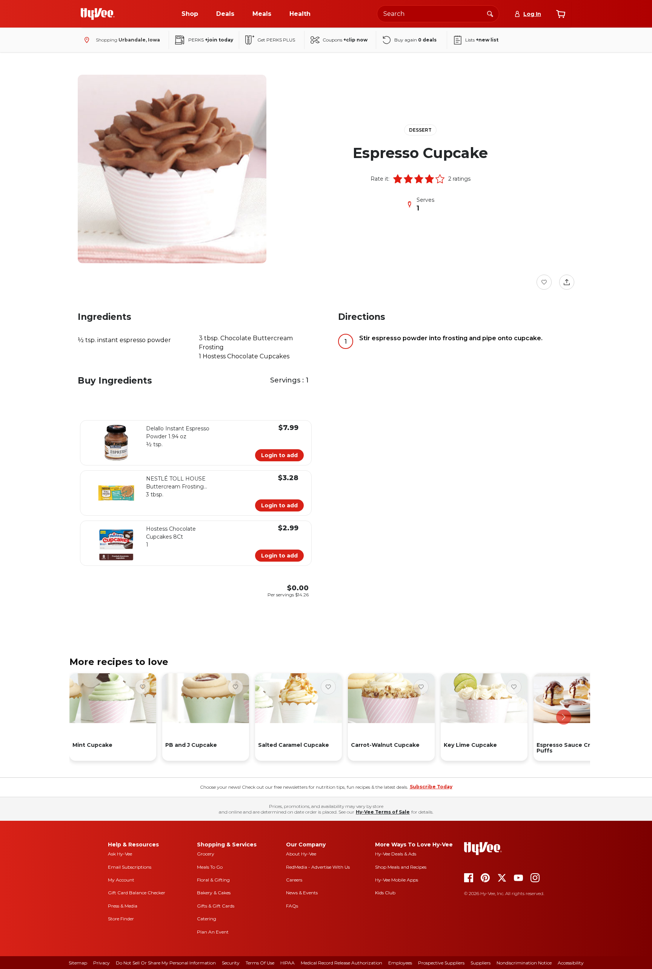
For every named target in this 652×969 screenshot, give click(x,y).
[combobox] (438, 13)
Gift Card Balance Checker (136, 892)
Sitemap (78, 963)
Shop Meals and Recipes (400, 867)
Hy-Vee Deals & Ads (395, 854)
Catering (206, 918)
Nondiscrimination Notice (524, 963)
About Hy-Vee (301, 854)
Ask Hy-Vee (120, 854)
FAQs (292, 906)
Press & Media (122, 906)
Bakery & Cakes (214, 892)
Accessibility (571, 963)
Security (231, 963)
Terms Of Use (260, 963)
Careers (294, 880)
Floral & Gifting (213, 880)
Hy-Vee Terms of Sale (383, 812)
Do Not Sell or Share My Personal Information (166, 963)
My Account (121, 880)
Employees (400, 963)
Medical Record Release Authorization (341, 963)
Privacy (101, 963)
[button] (397, 178)
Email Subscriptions (129, 867)
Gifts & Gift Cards (215, 906)
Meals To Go (210, 867)
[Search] (490, 14)
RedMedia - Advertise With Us (318, 867)
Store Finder (121, 918)
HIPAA (287, 963)
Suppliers (481, 963)
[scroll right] (563, 717)
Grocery (205, 854)
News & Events (302, 892)
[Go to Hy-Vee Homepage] (98, 14)
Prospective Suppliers (441, 963)
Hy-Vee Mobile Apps (396, 880)
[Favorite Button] (544, 282)
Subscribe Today (431, 786)
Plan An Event (213, 932)
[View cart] (560, 13)
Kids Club (385, 892)
